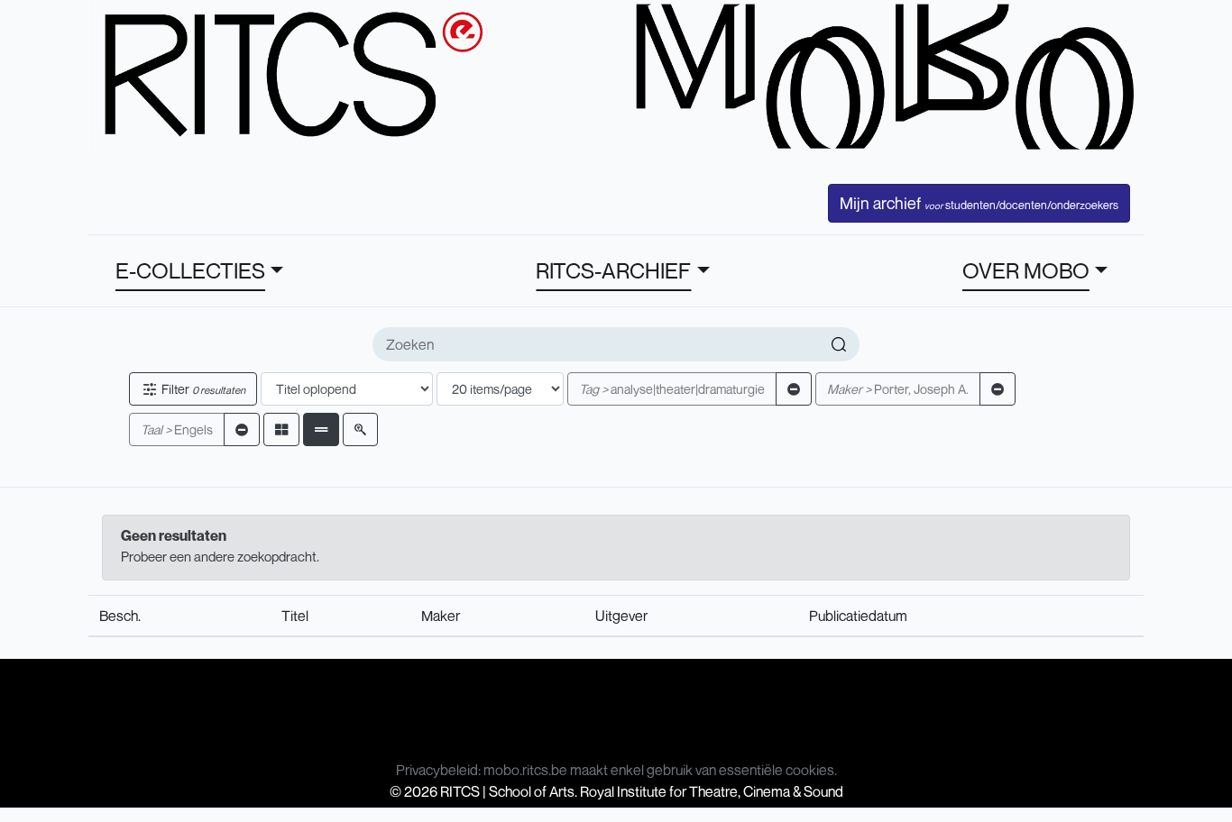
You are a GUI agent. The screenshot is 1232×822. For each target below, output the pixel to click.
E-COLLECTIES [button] (190, 270)
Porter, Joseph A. (898, 389)
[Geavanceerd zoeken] (360, 429)
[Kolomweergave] (281, 429)
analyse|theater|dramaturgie (672, 389)
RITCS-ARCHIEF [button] (613, 270)
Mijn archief (979, 203)
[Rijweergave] (321, 429)
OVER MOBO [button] (1025, 270)
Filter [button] (202, 389)
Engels (177, 429)
